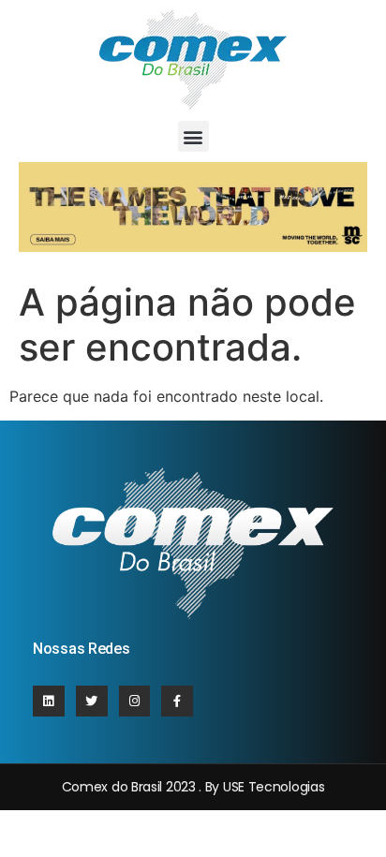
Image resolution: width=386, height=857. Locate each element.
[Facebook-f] (177, 701)
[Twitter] (92, 701)
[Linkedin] (49, 701)
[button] (193, 136)
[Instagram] (135, 701)
